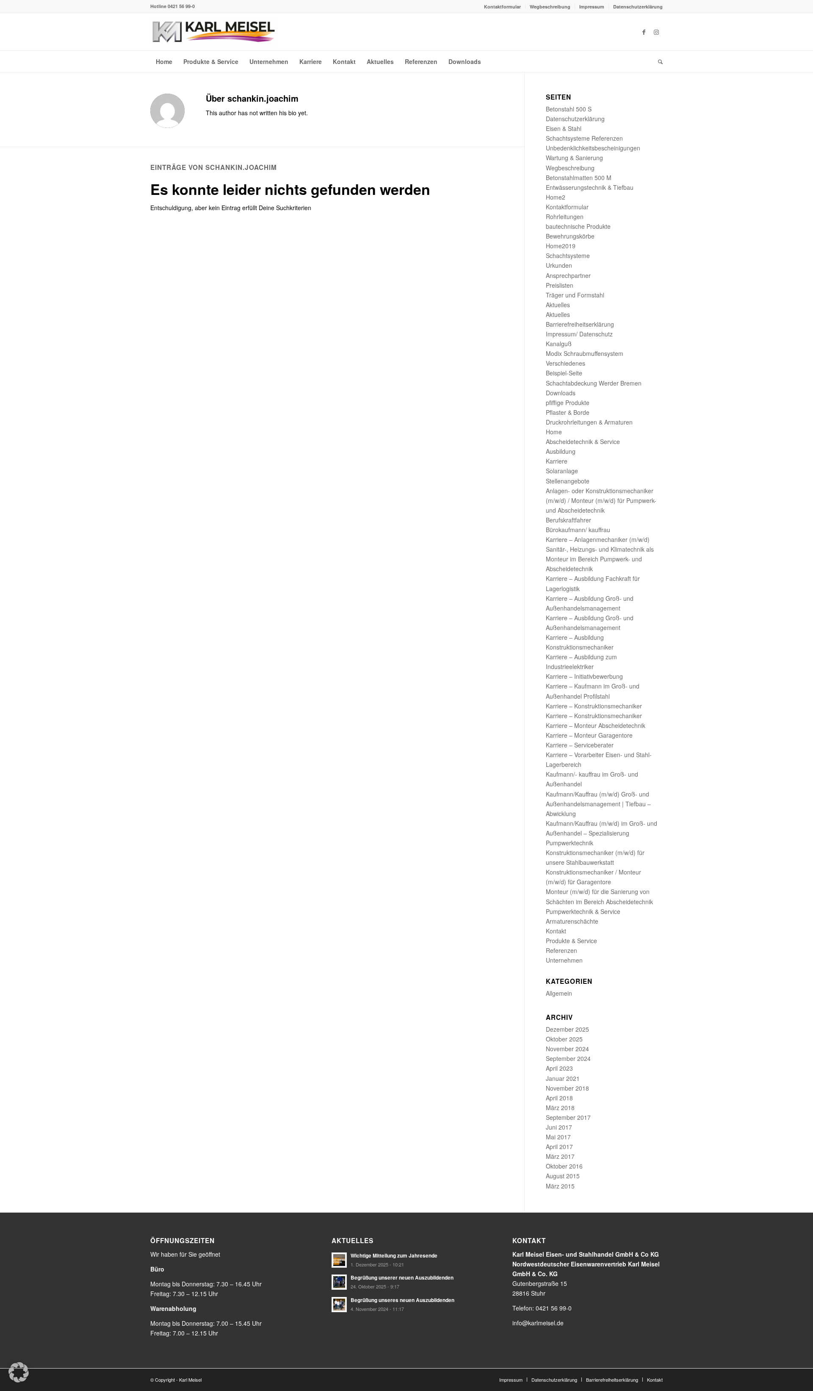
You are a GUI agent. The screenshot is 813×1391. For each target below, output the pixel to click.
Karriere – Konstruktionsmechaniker (594, 706)
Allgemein (559, 993)
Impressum (591, 6)
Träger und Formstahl (575, 295)
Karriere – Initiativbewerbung (584, 676)
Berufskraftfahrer (568, 520)
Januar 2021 (563, 1078)
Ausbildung (560, 451)
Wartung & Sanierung (574, 157)
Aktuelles (558, 304)
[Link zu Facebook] (643, 31)
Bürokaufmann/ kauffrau (578, 529)
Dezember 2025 (567, 1029)
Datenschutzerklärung (638, 6)
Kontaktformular (502, 6)
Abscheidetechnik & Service (583, 441)
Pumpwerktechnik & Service (583, 911)
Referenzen (561, 950)
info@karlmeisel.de (538, 1323)
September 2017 (568, 1117)
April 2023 (559, 1068)
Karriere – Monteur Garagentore (589, 735)
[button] (18, 1372)
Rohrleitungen (564, 216)
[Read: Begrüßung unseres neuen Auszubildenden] (339, 1304)
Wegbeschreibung (550, 6)
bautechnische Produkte (578, 226)
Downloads (560, 393)
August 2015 (563, 1176)
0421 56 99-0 (181, 6)
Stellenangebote (567, 481)
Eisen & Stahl (563, 128)
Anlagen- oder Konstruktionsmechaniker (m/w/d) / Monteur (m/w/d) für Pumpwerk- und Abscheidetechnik (601, 500)
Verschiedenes (565, 363)
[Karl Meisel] (213, 31)
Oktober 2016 (564, 1166)
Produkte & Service (571, 940)
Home (554, 432)
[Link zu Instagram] (656, 31)
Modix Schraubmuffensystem (584, 353)
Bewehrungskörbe (570, 236)
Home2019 (560, 246)
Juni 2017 (559, 1127)
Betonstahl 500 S (569, 109)
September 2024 (568, 1058)
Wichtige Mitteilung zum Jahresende (394, 1255)
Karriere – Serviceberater (580, 745)
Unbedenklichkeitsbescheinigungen (593, 148)
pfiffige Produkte (567, 402)
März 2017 (560, 1156)
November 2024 (567, 1048)
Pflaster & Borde (567, 412)
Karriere (556, 461)
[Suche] (658, 61)
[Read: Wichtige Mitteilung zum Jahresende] (339, 1260)
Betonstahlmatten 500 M (578, 177)
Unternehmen (564, 960)
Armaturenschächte (572, 921)
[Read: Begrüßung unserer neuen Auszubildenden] (339, 1282)
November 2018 (567, 1088)
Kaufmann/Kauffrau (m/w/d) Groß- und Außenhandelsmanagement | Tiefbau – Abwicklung (598, 804)
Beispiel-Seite (564, 373)
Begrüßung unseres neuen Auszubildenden (402, 1300)
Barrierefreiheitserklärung (580, 324)
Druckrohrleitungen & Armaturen (589, 422)
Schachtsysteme (568, 255)
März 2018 (560, 1107)
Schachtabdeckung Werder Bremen (594, 383)
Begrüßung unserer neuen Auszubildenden (402, 1277)
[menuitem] (502, 6)
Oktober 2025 (564, 1039)
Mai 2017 (558, 1137)
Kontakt (556, 931)
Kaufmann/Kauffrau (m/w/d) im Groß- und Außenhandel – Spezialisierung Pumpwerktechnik (601, 833)
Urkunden (559, 265)
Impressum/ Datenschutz (579, 334)
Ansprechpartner (568, 275)
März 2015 (560, 1186)
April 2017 (559, 1146)
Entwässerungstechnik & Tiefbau (589, 187)
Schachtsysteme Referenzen (584, 138)
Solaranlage (562, 470)
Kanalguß (559, 343)
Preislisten (559, 285)
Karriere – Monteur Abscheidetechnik (595, 725)
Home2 (555, 197)
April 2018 (559, 1098)
